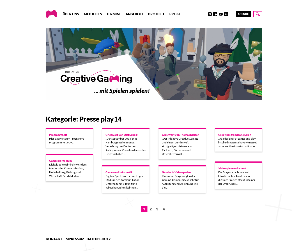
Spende (243, 14)
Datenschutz (99, 239)
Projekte (156, 14)
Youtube (221, 14)
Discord (204, 14)
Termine (113, 14)
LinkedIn (232, 14)
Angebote (135, 14)
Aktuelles (92, 14)
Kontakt (54, 239)
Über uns (71, 14)
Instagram (210, 14)
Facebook (215, 14)
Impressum (74, 239)
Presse (175, 14)
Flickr (226, 14)
